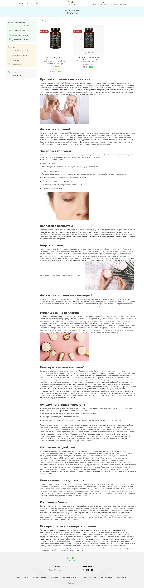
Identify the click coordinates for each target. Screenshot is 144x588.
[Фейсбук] (83, 570)
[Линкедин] (92, 570)
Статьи (30, 3)
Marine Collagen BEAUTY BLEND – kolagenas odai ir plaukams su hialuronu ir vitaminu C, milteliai (88, 60)
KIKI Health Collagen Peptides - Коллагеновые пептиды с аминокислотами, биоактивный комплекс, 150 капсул (55, 61)
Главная (67, 10)
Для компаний (106, 577)
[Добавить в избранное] (51, 41)
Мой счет (54, 577)
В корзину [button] (55, 41)
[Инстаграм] (87, 570)
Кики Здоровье (55, 66)
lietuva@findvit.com (56, 570)
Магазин (21, 3)
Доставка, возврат (70, 577)
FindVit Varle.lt (121, 577)
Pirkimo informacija (89, 577)
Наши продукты (22, 577)
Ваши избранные (39, 577)
